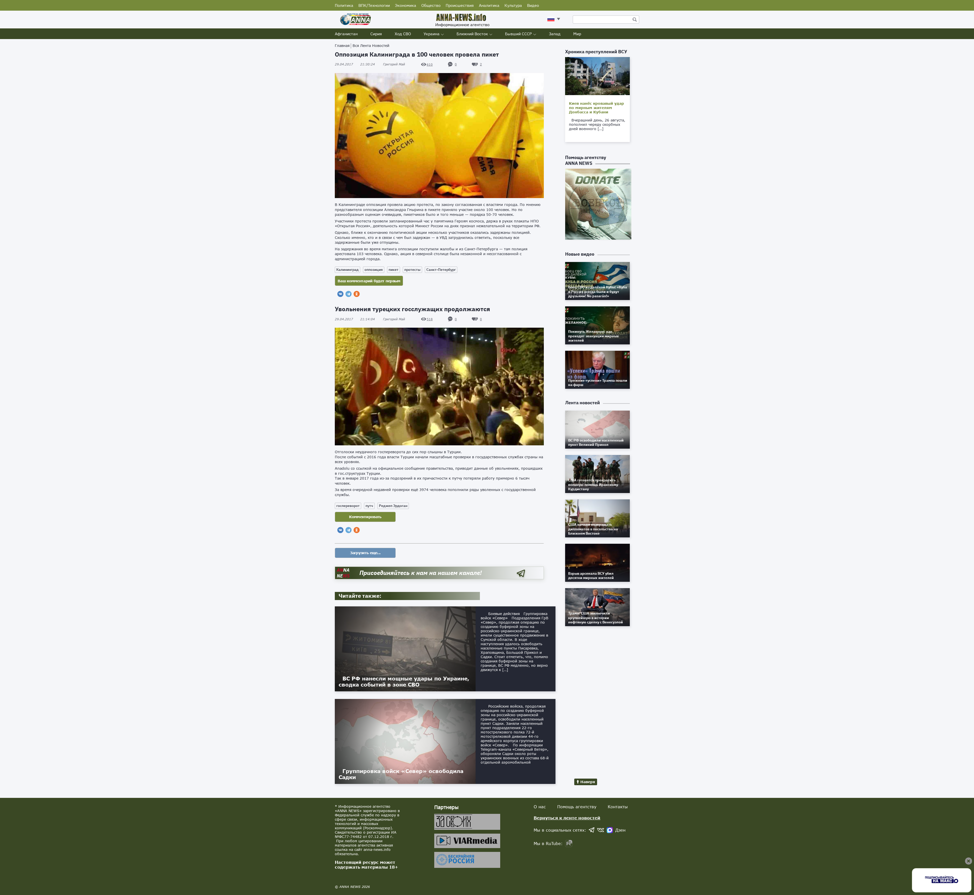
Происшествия (460, 5)
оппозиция (373, 269)
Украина (432, 33)
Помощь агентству (576, 806)
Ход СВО (403, 33)
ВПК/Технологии (374, 5)
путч (369, 505)
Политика (344, 5)
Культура (513, 5)
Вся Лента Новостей (371, 45)
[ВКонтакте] (340, 294)
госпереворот (348, 505)
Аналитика (489, 5)
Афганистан (346, 33)
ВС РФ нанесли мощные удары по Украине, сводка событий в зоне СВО (404, 681)
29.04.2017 (355, 64)
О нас (540, 806)
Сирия (376, 33)
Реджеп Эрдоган (393, 505)
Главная (342, 45)
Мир (577, 33)
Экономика (405, 5)
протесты (412, 269)
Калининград (347, 269)
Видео (533, 5)
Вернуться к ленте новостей (567, 817)
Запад (555, 33)
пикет (393, 269)
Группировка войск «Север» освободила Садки (401, 774)
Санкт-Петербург (441, 269)
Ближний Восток (472, 33)
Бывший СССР (518, 33)
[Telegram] (348, 294)
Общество (431, 5)
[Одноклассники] (357, 294)
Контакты (618, 806)
